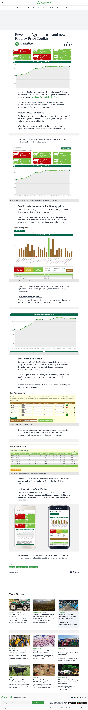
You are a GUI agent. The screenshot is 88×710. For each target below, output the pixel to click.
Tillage (39, 7)
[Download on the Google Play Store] (82, 703)
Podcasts (68, 7)
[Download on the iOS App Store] (72, 703)
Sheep (34, 7)
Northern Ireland (55, 7)
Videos (63, 7)
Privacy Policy (64, 707)
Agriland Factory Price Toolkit (44, 97)
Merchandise (82, 707)
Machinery (46, 7)
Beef (26, 7)
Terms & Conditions (55, 707)
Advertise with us (73, 707)
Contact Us (46, 707)
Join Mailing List (38, 703)
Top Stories (20, 7)
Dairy (29, 7)
